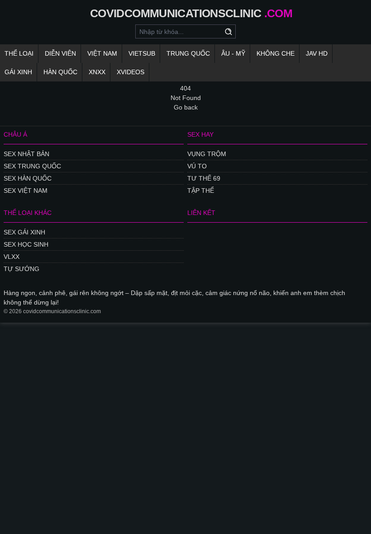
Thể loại (19, 53)
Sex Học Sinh (26, 244)
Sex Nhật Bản (26, 153)
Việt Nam (102, 53)
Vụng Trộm (206, 153)
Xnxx (97, 72)
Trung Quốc (188, 53)
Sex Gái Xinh (24, 232)
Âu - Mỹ (233, 53)
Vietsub (141, 53)
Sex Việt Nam (26, 190)
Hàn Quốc (60, 72)
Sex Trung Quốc (32, 166)
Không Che (276, 53)
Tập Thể (200, 190)
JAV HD (317, 53)
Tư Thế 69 (203, 178)
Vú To (197, 166)
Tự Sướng (21, 268)
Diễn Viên (60, 53)
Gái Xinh (18, 72)
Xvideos (130, 72)
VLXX (11, 256)
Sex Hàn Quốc (28, 178)
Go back (186, 107)
